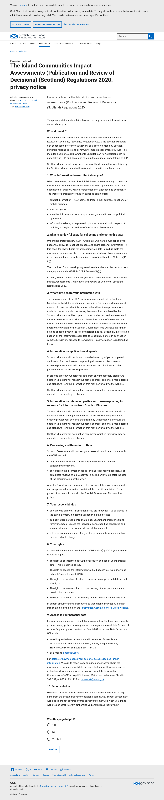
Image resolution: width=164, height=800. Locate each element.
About (13, 43)
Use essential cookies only (47, 24)
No (53, 731)
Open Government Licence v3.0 (54, 786)
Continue (53, 749)
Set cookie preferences (76, 24)
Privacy (91, 775)
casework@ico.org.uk (92, 679)
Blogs (98, 43)
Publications (44, 43)
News (32, 43)
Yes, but (56, 739)
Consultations (85, 43)
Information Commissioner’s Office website (104, 607)
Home (12, 51)
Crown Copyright (59, 775)
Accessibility (15, 775)
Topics (23, 43)
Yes (54, 724)
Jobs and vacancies (77, 775)
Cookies (46, 775)
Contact (36, 775)
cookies (23, 5)
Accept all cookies (20, 24)
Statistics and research (64, 43)
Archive (26, 775)
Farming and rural (22, 106)
